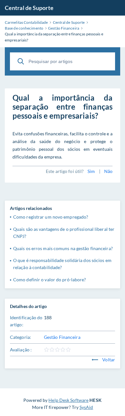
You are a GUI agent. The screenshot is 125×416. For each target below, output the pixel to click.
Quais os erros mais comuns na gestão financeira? (63, 248)
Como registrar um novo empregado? (50, 217)
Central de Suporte (29, 7)
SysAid (86, 407)
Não (108, 171)
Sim (91, 171)
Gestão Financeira (62, 337)
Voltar (108, 359)
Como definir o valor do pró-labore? (49, 279)
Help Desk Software (68, 400)
